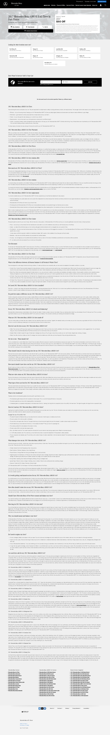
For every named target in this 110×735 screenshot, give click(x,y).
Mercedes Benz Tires (13, 689)
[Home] (6, 4)
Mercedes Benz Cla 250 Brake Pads (47, 683)
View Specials (30, 27)
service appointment (81, 605)
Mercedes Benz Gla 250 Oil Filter (46, 695)
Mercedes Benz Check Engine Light (16, 682)
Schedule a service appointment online (33, 189)
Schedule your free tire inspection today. (17, 215)
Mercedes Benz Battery (13, 677)
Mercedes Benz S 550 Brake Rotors (47, 672)
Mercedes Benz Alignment (14, 674)
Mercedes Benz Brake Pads (14, 685)
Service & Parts (70, 5)
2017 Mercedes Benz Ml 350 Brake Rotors (80, 678)
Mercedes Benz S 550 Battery (46, 682)
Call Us (45, 27)
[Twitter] (42, 708)
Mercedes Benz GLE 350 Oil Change (47, 692)
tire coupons (26, 176)
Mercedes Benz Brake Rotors (14, 675)
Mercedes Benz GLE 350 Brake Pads (47, 678)
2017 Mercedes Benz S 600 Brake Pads (80, 689)
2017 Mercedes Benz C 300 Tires (78, 694)
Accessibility (86, 708)
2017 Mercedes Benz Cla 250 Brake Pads (80, 677)
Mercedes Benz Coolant (13, 683)
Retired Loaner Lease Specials (83, 5)
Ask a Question (15, 27)
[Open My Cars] (100, 5)
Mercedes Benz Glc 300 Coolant (46, 687)
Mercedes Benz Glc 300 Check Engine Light (49, 690)
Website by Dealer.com (25, 712)
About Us (94, 5)
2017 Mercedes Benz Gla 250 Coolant (79, 690)
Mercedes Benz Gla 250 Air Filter (46, 677)
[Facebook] (40, 708)
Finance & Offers (61, 5)
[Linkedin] (45, 708)
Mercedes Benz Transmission (15, 678)
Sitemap (67, 708)
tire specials (18, 576)
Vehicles (53, 5)
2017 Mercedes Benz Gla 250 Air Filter (79, 680)
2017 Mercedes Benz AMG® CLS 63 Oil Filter (81, 683)
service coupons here (62, 161)
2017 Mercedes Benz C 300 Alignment (79, 695)
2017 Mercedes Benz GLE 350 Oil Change (80, 682)
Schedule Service (102, 1)
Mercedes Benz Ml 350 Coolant (46, 674)
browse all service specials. (46, 258)
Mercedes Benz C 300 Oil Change (47, 675)
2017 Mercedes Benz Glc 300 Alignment (80, 674)
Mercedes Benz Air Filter (13, 672)
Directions (59, 708)
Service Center (59, 596)
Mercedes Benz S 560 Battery (46, 680)
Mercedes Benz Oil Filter (13, 687)
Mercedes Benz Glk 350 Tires (46, 689)
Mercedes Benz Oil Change (14, 680)
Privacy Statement (76, 708)
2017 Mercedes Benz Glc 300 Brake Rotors (80, 687)
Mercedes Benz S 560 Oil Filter (46, 694)
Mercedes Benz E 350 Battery (46, 685)
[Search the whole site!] (105, 5)
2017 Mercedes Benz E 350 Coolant (79, 685)
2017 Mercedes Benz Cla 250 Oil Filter (79, 692)
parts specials (58, 250)
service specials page (47, 250)
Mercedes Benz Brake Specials (15, 690)
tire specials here (60, 154)
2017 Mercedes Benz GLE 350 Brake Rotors (81, 675)
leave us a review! (61, 470)
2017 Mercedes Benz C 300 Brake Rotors (80, 672)
